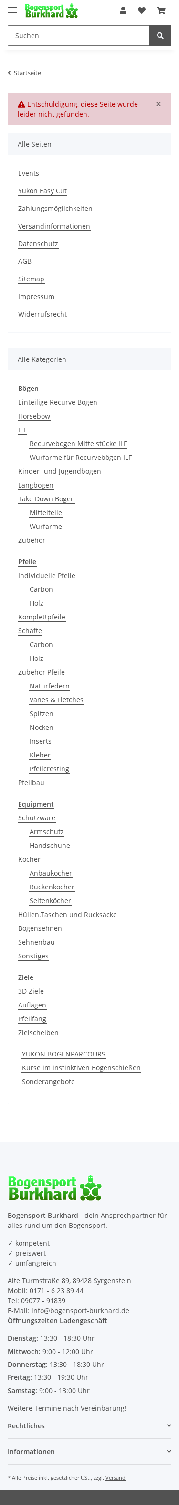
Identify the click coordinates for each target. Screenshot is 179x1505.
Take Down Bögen (46, 498)
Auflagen (32, 1004)
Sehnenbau (36, 942)
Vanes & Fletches (57, 699)
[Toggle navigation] (12, 6)
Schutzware (36, 817)
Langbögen (35, 484)
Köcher (29, 859)
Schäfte (30, 630)
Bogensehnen (40, 928)
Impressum (36, 296)
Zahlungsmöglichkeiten (55, 208)
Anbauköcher (51, 872)
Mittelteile (46, 512)
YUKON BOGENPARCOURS (63, 1053)
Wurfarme (46, 526)
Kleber (40, 754)
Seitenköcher (50, 900)
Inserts (41, 741)
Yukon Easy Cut (42, 190)
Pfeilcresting (49, 768)
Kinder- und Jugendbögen (59, 471)
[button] (123, 10)
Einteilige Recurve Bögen (57, 402)
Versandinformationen (54, 225)
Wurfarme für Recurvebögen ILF (81, 457)
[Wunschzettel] (141, 10)
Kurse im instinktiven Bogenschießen (81, 1067)
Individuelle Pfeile (46, 575)
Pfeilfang (32, 1018)
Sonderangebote (48, 1081)
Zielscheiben (38, 1032)
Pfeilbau (31, 782)
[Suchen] (160, 35)
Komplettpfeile (41, 616)
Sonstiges (33, 955)
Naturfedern (50, 685)
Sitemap (31, 278)
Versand (115, 1477)
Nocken (41, 727)
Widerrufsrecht (42, 314)
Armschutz (47, 831)
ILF (22, 429)
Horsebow (34, 415)
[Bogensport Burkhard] (51, 10)
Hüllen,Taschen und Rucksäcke (67, 914)
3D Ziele (31, 991)
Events (28, 173)
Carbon (41, 589)
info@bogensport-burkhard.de (80, 1310)
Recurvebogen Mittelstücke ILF (78, 443)
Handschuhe (50, 845)
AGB (25, 261)
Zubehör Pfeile (41, 672)
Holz (36, 603)
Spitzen (41, 713)
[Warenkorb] (161, 10)
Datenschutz (38, 243)
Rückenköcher (52, 886)
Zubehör (31, 540)
